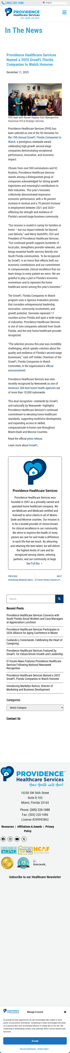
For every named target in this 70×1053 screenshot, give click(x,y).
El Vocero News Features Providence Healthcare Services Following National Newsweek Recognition (34, 664)
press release (34, 438)
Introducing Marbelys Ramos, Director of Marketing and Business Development (30, 687)
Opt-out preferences (28, 1049)
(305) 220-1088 (40, 810)
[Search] (59, 599)
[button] (65, 1012)
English (48, 2)
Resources (7, 826)
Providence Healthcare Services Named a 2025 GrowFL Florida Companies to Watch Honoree (33, 677)
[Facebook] (3, 839)
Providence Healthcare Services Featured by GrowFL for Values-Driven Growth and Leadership (35, 652)
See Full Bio (33, 563)
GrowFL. (34, 445)
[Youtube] (17, 839)
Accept (35, 1040)
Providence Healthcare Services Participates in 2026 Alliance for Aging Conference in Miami (33, 631)
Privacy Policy (43, 1049)
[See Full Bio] (42, 563)
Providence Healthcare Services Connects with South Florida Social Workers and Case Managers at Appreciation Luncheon (35, 619)
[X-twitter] (24, 839)
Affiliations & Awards (29, 826)
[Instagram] (10, 839)
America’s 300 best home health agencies (32, 388)
